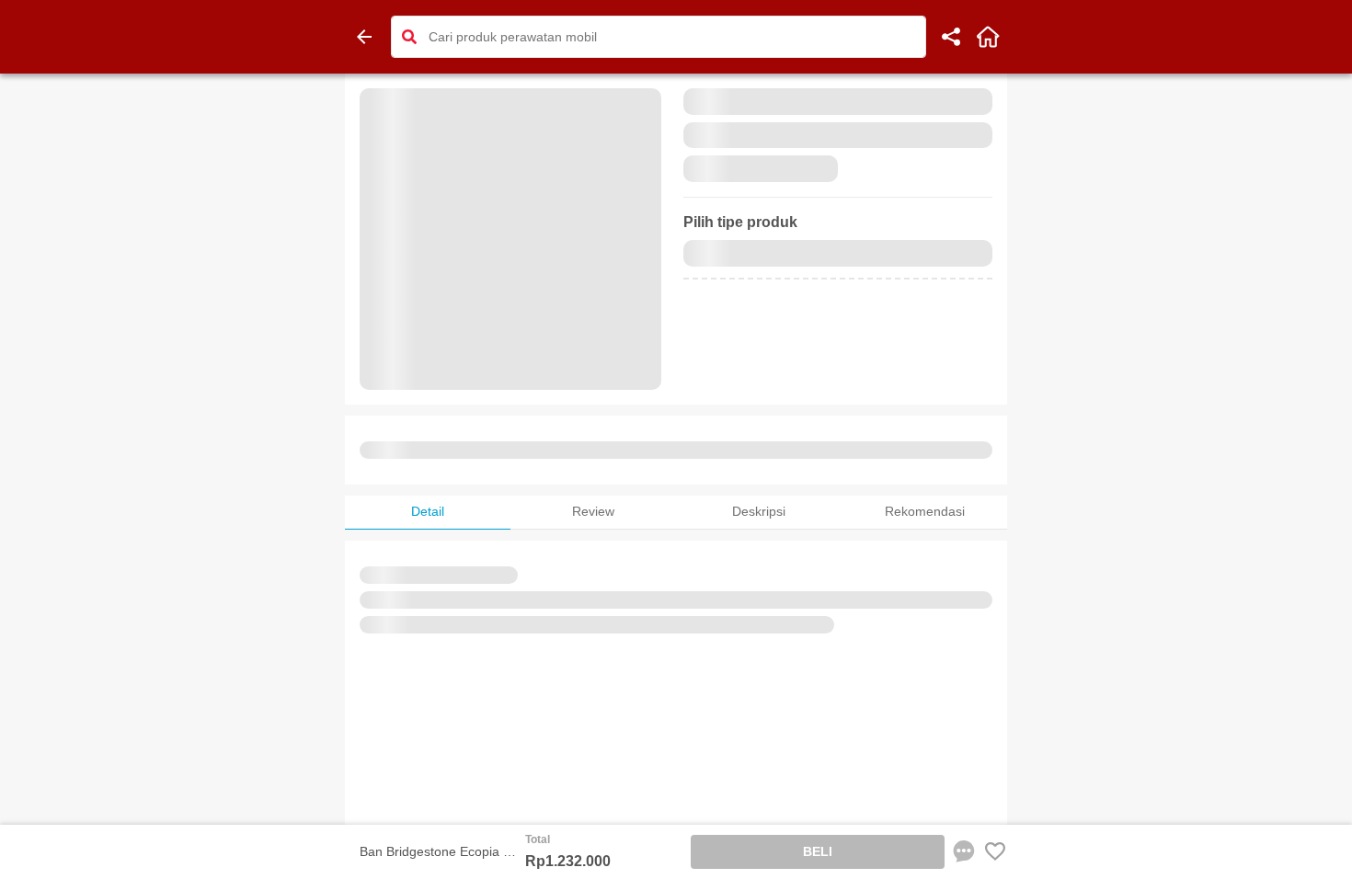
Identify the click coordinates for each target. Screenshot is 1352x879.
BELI (817, 851)
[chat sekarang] (964, 851)
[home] (987, 36)
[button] (409, 37)
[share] (951, 36)
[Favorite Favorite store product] (995, 851)
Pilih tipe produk (740, 222)
